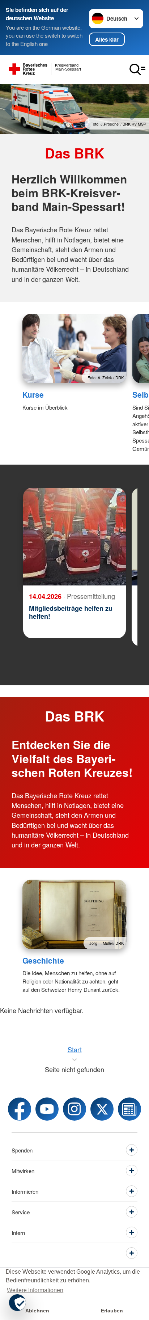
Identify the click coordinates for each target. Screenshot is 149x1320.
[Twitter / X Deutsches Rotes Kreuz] (102, 1109)
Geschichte (43, 960)
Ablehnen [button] (37, 1310)
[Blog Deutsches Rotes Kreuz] (129, 1109)
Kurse (33, 394)
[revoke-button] (17, 1302)
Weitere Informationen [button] (35, 1290)
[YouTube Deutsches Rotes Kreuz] (47, 1109)
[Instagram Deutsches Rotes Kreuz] (74, 1109)
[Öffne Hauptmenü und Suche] (137, 69)
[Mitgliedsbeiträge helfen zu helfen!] (74, 536)
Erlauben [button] (112, 1310)
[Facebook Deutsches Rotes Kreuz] (19, 1109)
